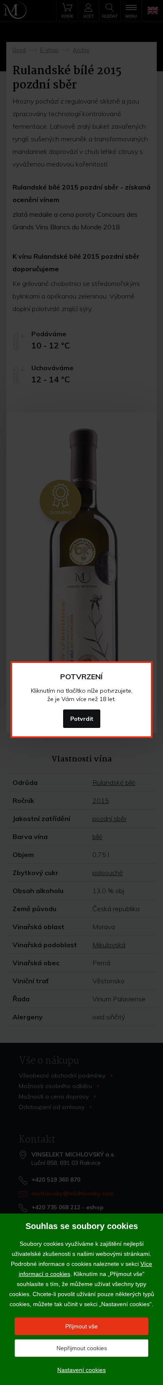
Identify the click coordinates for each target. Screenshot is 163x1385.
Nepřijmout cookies (81, 1348)
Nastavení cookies (81, 1370)
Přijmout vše (81, 1326)
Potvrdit (81, 718)
